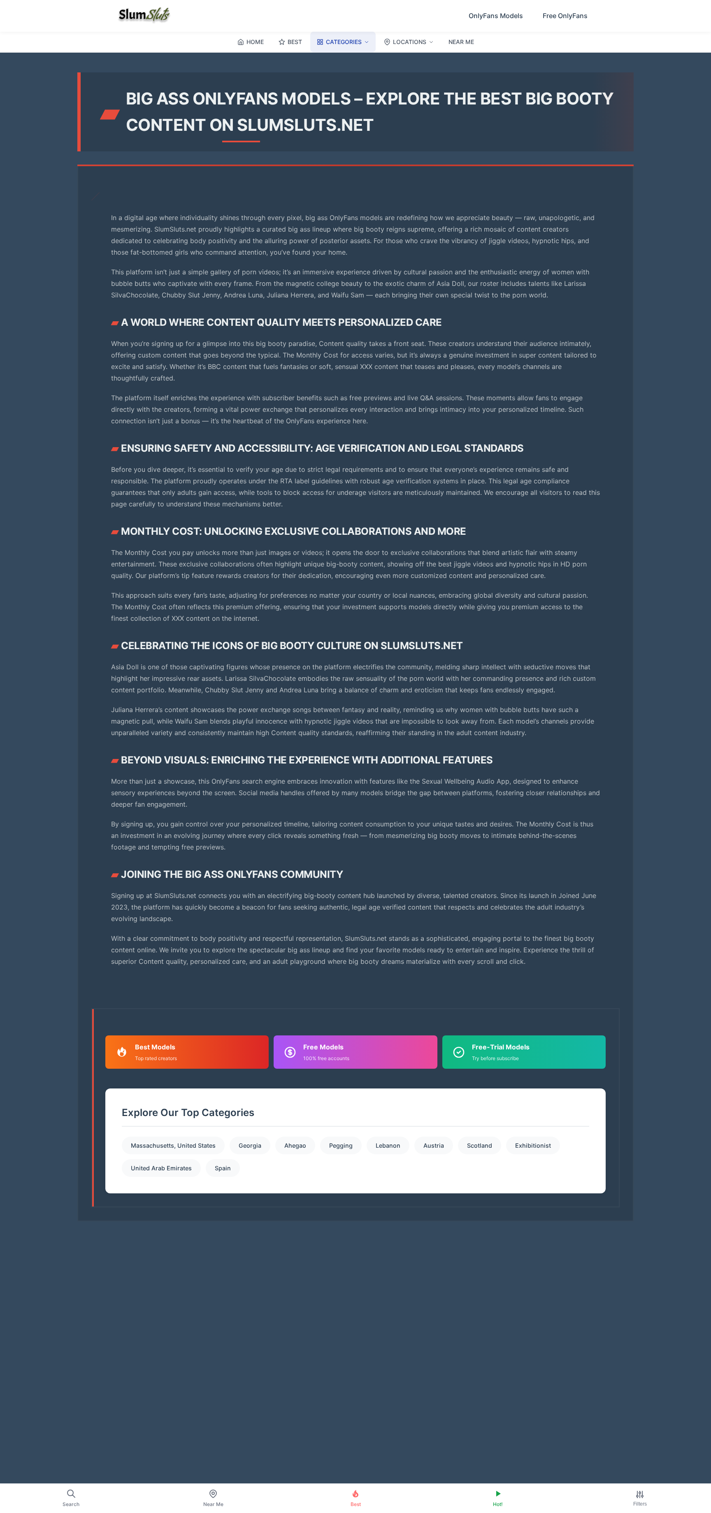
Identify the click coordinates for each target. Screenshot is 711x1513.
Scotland (479, 1145)
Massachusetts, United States (173, 1145)
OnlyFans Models (496, 16)
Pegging (341, 1145)
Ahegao (295, 1145)
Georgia (250, 1145)
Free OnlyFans (565, 16)
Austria (433, 1145)
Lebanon (388, 1145)
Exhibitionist (533, 1145)
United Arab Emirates (161, 1168)
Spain (223, 1168)
